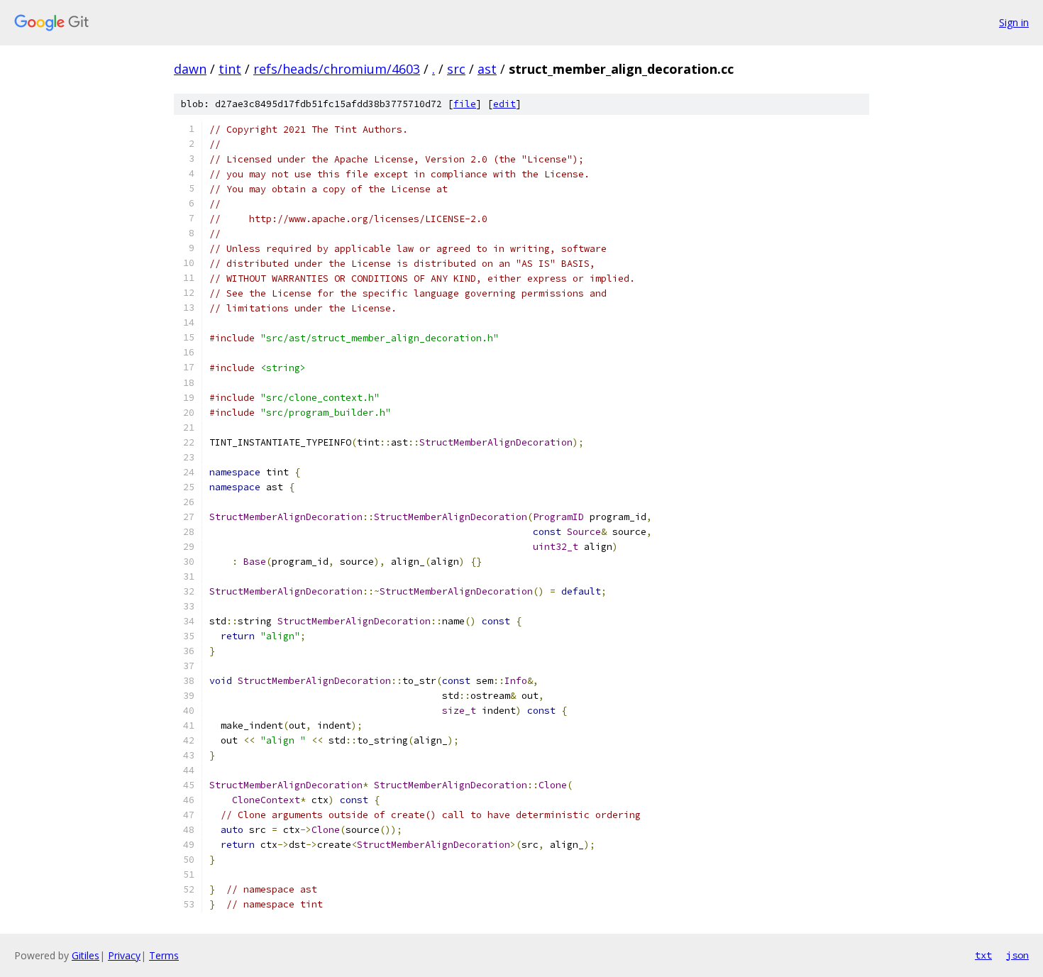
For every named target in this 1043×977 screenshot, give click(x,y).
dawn (190, 68)
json (1017, 955)
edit (504, 104)
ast (487, 68)
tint (230, 68)
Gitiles (85, 955)
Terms (164, 955)
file (464, 104)
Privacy (124, 955)
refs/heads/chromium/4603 (336, 68)
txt (983, 955)
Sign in (1014, 22)
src (456, 68)
